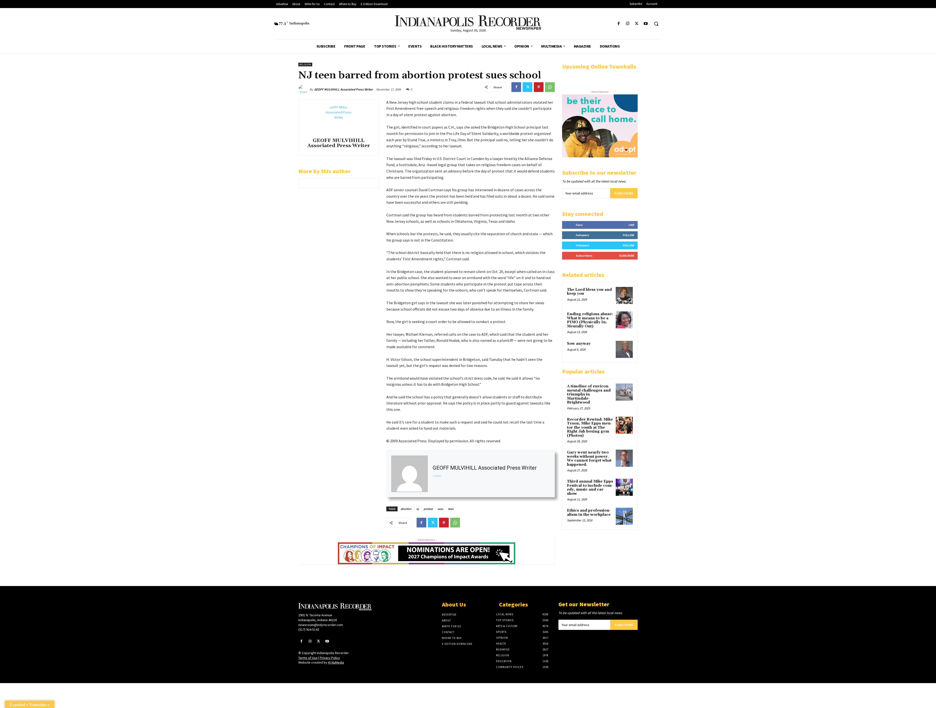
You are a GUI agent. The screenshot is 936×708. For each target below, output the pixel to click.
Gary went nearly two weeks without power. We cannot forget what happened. (589, 458)
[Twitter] (637, 23)
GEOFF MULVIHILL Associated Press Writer (343, 89)
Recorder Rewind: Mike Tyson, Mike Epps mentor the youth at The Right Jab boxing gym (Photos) (590, 427)
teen (451, 509)
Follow (628, 235)
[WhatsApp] (550, 87)
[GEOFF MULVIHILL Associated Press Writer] (304, 89)
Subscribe (623, 193)
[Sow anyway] (624, 349)
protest (428, 509)
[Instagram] (627, 23)
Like (631, 225)
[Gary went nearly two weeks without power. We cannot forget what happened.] (624, 458)
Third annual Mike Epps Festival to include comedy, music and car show (590, 487)
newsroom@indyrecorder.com (320, 625)
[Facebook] (618, 23)
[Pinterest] (539, 87)
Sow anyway (579, 343)
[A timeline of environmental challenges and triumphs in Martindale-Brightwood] (624, 392)
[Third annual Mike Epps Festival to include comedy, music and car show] (624, 487)
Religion (305, 64)
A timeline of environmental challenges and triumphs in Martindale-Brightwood (589, 394)
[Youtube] (646, 23)
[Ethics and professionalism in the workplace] (624, 516)
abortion (405, 509)
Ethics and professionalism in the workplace (589, 512)
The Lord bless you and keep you (589, 291)
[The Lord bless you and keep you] (624, 295)
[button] (656, 24)
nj (417, 509)
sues (440, 509)
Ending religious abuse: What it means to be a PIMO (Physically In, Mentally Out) (590, 320)
